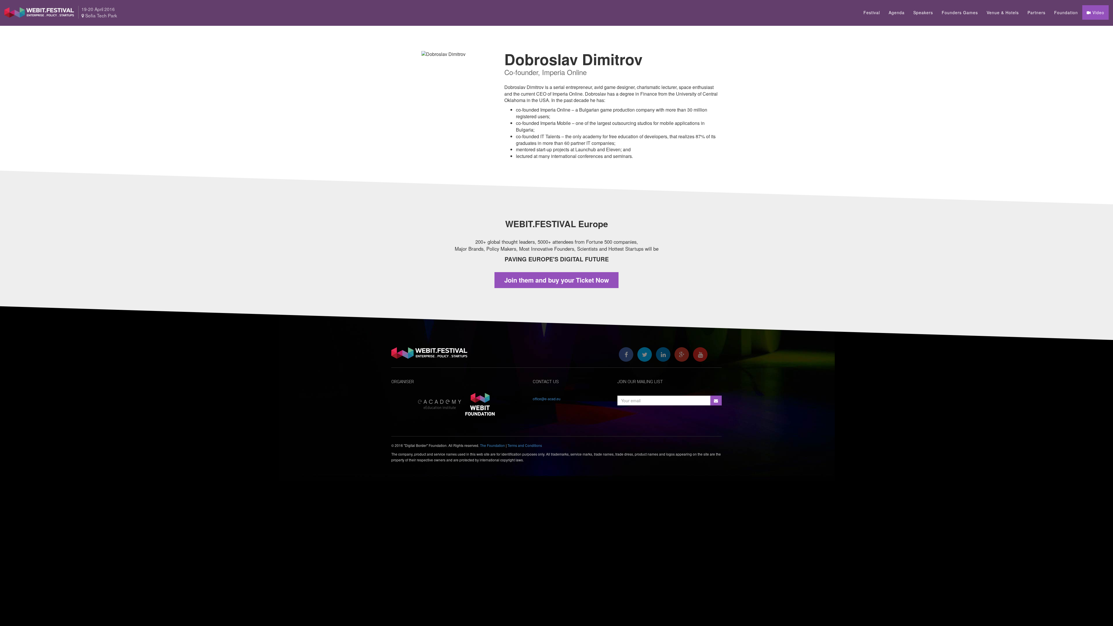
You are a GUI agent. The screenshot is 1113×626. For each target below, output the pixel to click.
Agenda (897, 12)
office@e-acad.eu (547, 398)
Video (1097, 12)
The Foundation (492, 445)
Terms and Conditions (525, 445)
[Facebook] (626, 354)
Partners (1036, 12)
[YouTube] (700, 354)
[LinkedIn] (663, 354)
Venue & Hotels (1003, 12)
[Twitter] (644, 354)
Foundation (1066, 12)
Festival (871, 12)
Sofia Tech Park (100, 15)
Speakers (923, 12)
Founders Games (960, 12)
